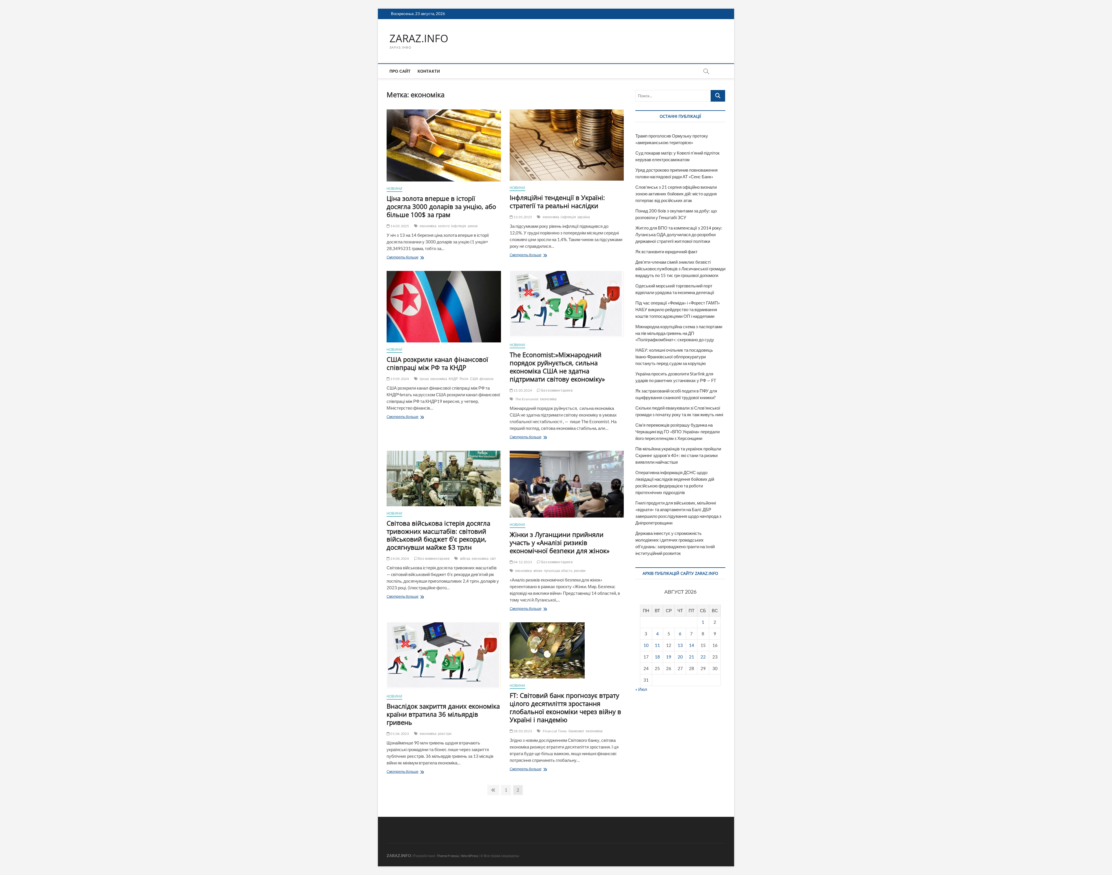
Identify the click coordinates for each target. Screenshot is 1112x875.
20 (680, 656)
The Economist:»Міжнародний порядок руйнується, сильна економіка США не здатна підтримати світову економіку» (557, 366)
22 (703, 656)
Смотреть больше (409, 258)
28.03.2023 (522, 731)
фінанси (486, 379)
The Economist (527, 399)
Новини (394, 188)
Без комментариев (556, 390)
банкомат (576, 731)
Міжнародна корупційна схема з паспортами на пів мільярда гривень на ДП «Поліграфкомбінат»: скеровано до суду (678, 333)
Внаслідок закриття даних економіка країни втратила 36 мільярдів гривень (443, 714)
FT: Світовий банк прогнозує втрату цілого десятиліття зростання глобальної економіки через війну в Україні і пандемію (565, 707)
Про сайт (400, 71)
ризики (580, 570)
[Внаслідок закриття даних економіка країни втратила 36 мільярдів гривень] (444, 655)
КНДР (453, 379)
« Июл (641, 689)
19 (668, 656)
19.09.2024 (399, 379)
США (474, 379)
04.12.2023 (522, 562)
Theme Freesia (448, 856)
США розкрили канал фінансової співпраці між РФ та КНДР (437, 363)
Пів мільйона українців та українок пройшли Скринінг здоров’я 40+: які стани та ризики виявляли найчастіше (678, 455)
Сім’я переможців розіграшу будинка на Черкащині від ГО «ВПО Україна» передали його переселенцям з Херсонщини (677, 431)
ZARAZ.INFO (418, 38)
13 (680, 645)
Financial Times (555, 731)
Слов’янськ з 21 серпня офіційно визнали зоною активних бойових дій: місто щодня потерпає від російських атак (676, 193)
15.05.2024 (522, 390)
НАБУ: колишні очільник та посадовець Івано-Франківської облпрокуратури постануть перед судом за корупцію (674, 356)
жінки (537, 570)
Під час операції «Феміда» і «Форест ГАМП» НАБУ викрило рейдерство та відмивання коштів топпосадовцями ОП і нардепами (677, 309)
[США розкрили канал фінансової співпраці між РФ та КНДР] (444, 306)
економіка (428, 226)
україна (583, 217)
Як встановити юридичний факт (666, 251)
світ (493, 558)
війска (465, 558)
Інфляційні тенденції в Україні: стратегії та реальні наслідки (557, 201)
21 (691, 656)
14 (691, 645)
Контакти (429, 71)
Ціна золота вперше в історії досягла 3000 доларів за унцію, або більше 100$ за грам (441, 206)
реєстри (444, 733)
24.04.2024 (399, 558)
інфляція (459, 226)
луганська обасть (558, 570)
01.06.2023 (399, 733)
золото (444, 226)
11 (657, 645)
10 (646, 645)
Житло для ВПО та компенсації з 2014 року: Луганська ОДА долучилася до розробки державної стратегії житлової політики (678, 234)
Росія (464, 379)
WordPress (469, 856)
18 (657, 656)
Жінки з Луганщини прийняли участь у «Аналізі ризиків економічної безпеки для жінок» (560, 542)
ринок (473, 226)
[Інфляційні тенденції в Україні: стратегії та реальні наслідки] (567, 145)
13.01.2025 (522, 217)
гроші (424, 379)
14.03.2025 (399, 226)
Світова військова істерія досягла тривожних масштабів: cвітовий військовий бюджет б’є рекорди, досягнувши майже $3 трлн (438, 535)
